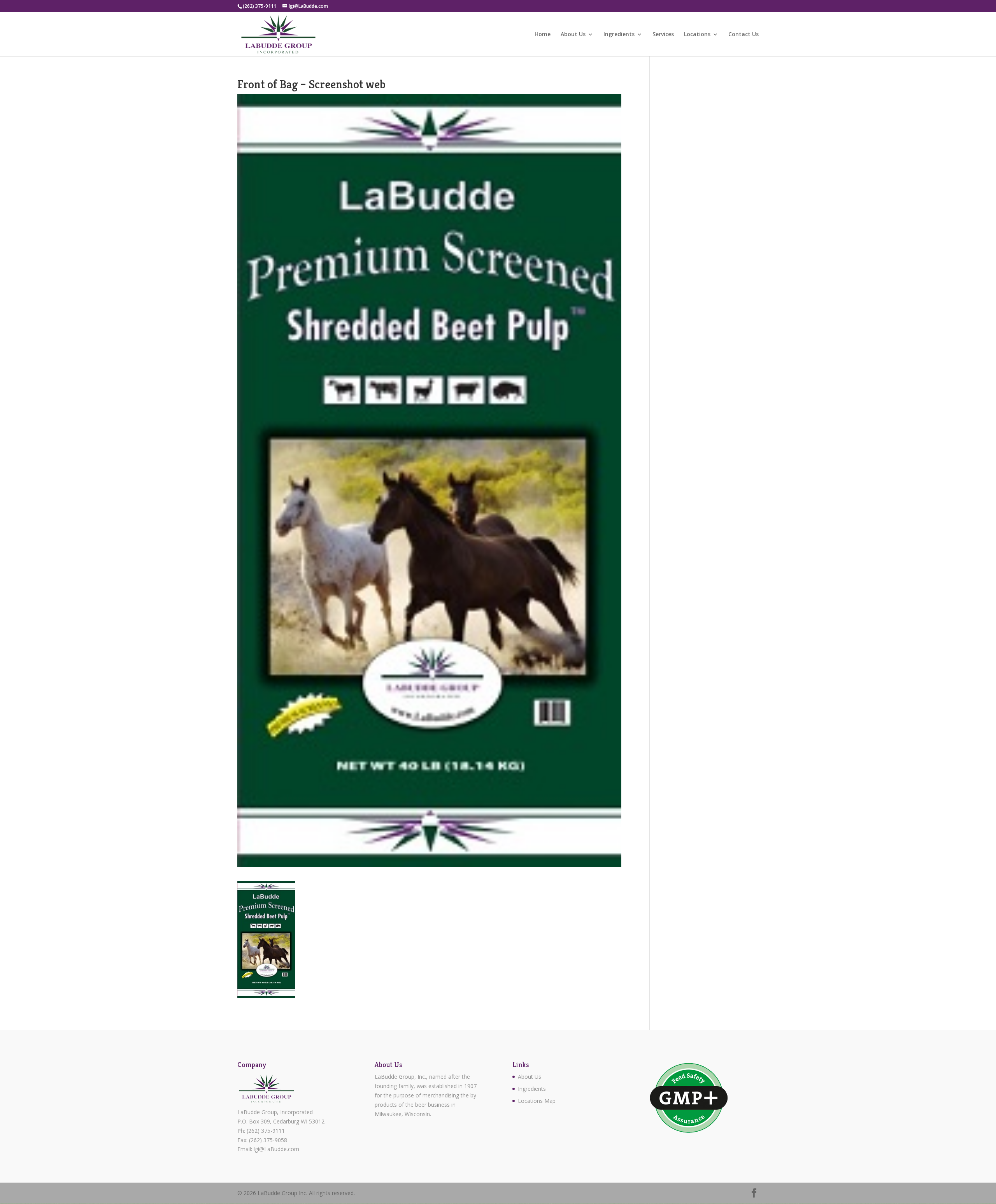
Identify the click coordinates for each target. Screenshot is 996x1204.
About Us (573, 35)
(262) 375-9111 (266, 1130)
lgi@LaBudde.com (276, 1149)
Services (663, 35)
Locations (697, 35)
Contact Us (743, 35)
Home (543, 35)
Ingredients (619, 35)
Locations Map (537, 1100)
